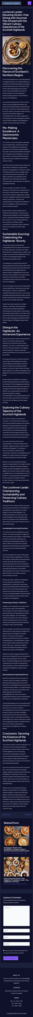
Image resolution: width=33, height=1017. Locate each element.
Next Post (28, 814)
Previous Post (5, 814)
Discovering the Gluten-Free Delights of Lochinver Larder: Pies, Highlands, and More (16, 879)
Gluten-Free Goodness (10, 853)
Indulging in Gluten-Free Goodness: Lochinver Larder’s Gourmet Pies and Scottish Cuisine (16, 849)
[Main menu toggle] (29, 3)
